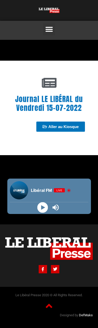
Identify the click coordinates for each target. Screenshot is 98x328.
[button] (49, 29)
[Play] (42, 207)
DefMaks (86, 315)
